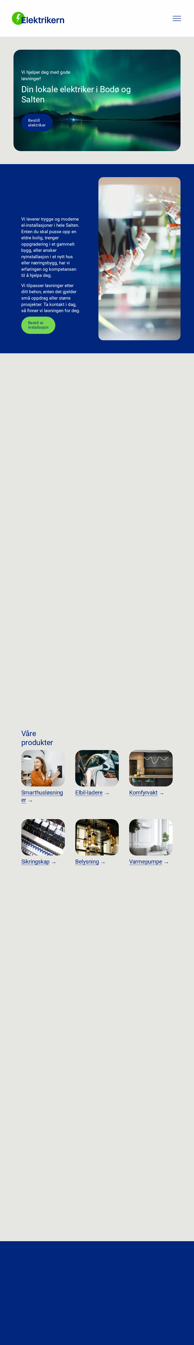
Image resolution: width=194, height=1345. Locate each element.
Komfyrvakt (143, 792)
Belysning (87, 861)
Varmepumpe (145, 861)
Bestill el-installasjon (38, 325)
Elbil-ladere (89, 792)
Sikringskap (35, 861)
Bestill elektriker (37, 122)
